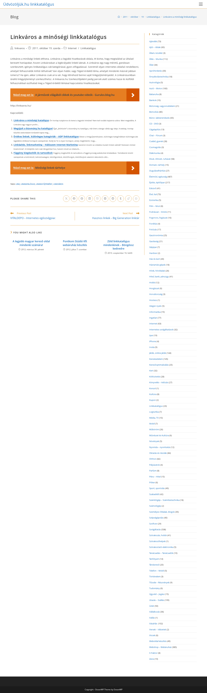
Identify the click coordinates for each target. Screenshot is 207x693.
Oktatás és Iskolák (158, 453)
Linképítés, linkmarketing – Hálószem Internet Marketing (46, 144)
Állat (151, 64)
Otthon (152, 458)
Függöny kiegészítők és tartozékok (33, 152)
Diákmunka (154, 153)
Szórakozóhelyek (157, 541)
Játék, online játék (157, 353)
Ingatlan (153, 317)
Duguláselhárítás (157, 170)
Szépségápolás (156, 517)
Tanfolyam (154, 558)
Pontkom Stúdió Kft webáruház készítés (75, 243)
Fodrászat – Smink (158, 211)
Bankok (153, 100)
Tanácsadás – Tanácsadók (161, 553)
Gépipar (153, 247)
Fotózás (153, 229)
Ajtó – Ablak (155, 47)
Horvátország (155, 294)
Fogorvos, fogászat (158, 217)
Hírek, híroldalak (157, 270)
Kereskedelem (156, 358)
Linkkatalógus (88, 48)
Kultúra (152, 394)
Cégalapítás (154, 129)
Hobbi (152, 282)
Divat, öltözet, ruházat (159, 158)
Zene (151, 658)
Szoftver (153, 523)
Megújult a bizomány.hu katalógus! (33, 128)
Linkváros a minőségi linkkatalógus (180, 16)
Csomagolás (155, 147)
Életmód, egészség (158, 176)
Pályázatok (154, 464)
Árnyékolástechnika (158, 76)
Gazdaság (153, 241)
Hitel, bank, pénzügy (159, 276)
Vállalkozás (154, 611)
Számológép (155, 505)
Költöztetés (154, 376)
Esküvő (152, 188)
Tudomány (154, 588)
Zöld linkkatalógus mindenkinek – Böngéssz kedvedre (118, 245)
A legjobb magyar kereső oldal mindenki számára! (31, 243)
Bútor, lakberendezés (159, 117)
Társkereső (154, 564)
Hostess (153, 300)
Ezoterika (153, 200)
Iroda (151, 347)
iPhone (152, 341)
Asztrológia (154, 82)
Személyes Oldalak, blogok (162, 511)
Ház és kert (154, 258)
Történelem (154, 576)
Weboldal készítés (157, 641)
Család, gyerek (156, 141)
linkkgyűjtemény (44, 184)
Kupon (152, 400)
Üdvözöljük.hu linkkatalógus (28, 4)
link (18, 184)
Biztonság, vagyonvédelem (162, 106)
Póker (152, 482)
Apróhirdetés (155, 70)
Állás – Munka (156, 59)
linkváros (58, 184)
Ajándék (153, 41)
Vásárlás (153, 623)
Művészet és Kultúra (159, 435)
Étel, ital (153, 194)
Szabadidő (154, 494)
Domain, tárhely (157, 164)
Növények (154, 441)
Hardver (153, 253)
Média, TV (154, 417)
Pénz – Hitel (155, 476)
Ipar (151, 335)
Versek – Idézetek (157, 629)
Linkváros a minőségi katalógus (31, 120)
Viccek (152, 635)
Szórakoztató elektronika (161, 547)
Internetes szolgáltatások (161, 329)
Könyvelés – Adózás (158, 382)
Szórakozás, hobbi (158, 535)
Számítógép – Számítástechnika (164, 500)
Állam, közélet (156, 53)
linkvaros (20, 48)
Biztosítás (153, 111)
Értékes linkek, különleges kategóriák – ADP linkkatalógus (46, 136)
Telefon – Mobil (156, 570)
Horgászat (154, 288)
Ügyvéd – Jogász (157, 594)
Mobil (152, 423)
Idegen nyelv (155, 305)
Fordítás (153, 223)
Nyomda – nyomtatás (159, 447)
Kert (151, 370)
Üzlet (151, 605)
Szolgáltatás (155, 529)
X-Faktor (153, 652)
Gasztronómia (156, 235)
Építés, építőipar (157, 182)
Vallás (152, 617)
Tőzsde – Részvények (159, 582)
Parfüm (152, 470)
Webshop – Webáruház (160, 647)
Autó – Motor (155, 88)
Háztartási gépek (157, 264)
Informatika (155, 311)
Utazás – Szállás (156, 600)
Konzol (152, 388)
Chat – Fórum (155, 135)
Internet (72, 48)
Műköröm (154, 429)
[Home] (119, 16)
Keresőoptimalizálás (159, 364)
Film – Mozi (154, 206)
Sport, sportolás (157, 488)
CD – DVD (153, 123)
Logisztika (154, 411)
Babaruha (154, 94)
